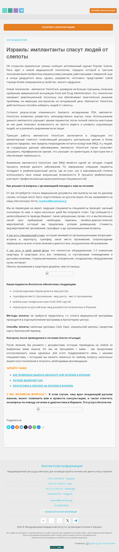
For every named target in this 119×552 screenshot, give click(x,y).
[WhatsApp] (34, 427)
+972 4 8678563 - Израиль (61, 478)
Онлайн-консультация (103, 10)
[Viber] (30, 427)
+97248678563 (61, 505)
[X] (26, 427)
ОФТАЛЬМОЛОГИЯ (17, 39)
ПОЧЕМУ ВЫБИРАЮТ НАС (28, 380)
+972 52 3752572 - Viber (59, 483)
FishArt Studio (108, 543)
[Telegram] (21, 427)
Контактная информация (61, 466)
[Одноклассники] (17, 427)
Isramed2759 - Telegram (59, 493)
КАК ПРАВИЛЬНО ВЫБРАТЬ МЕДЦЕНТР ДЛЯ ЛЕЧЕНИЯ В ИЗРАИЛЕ (51, 375)
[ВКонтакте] (13, 427)
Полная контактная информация (61, 512)
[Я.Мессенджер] (8, 427)
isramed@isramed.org (61, 500)
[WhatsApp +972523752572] (10, 10)
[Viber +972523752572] (15, 10)
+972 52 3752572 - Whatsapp (59, 488)
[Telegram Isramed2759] (21, 10)
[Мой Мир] (39, 427)
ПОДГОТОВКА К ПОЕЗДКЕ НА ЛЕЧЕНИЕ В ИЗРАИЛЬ (43, 385)
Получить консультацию (58, 27)
